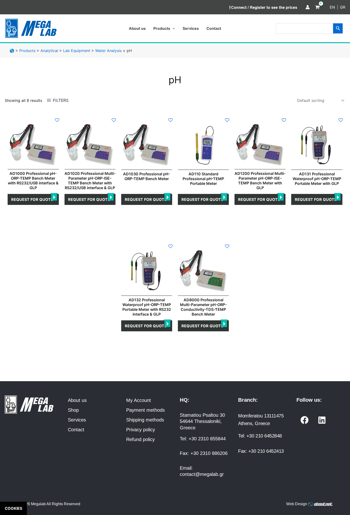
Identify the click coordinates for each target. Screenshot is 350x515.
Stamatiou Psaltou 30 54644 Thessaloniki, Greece (202, 421)
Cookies (13, 508)
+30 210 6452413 (266, 451)
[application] (172, 28)
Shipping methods (145, 419)
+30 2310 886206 (209, 453)
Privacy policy (140, 429)
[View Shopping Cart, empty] (317, 7)
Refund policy (140, 439)
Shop (73, 410)
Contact (76, 429)
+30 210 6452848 (264, 435)
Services (77, 419)
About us (77, 400)
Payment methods (145, 410)
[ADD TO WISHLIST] (57, 120)
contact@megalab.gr (202, 474)
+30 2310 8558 (204, 438)
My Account (138, 400)
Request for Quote (32, 199)
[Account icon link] (307, 7)
